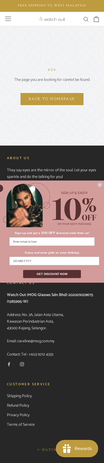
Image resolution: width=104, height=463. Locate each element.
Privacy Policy (18, 415)
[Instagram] (22, 364)
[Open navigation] (8, 19)
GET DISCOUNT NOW (52, 274)
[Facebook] (9, 364)
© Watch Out (52, 450)
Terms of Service (21, 425)
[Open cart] (96, 19)
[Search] (86, 18)
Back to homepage (52, 99)
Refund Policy (18, 406)
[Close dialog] (100, 184)
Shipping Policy (19, 396)
